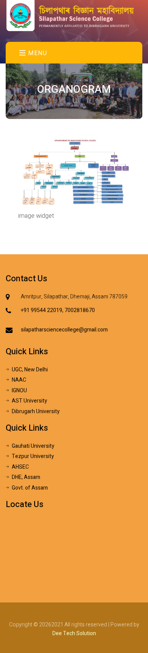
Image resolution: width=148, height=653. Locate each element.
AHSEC (20, 467)
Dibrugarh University (36, 411)
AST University (29, 401)
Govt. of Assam (30, 488)
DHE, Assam (26, 477)
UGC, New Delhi (30, 370)
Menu (36, 53)
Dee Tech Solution (74, 633)
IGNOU (19, 391)
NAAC (19, 380)
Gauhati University (33, 446)
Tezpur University (33, 456)
